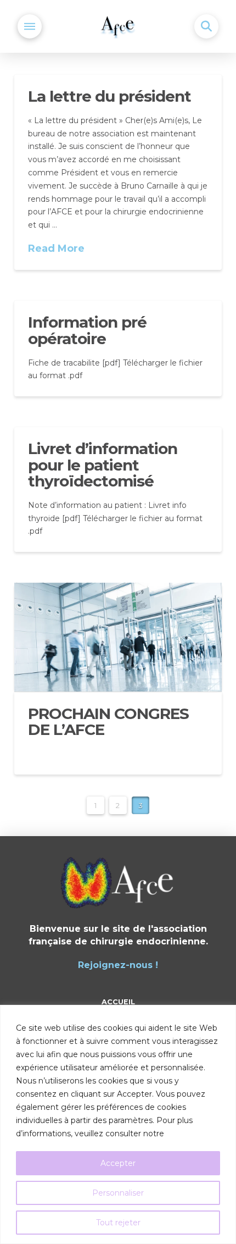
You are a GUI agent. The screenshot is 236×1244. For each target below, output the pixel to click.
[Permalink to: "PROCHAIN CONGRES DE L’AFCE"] (118, 637)
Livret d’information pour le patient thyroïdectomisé (102, 464)
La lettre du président (109, 96)
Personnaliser (118, 1193)
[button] (30, 26)
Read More (56, 248)
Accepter (118, 1163)
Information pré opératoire (87, 330)
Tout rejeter (118, 1223)
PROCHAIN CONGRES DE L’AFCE (108, 721)
